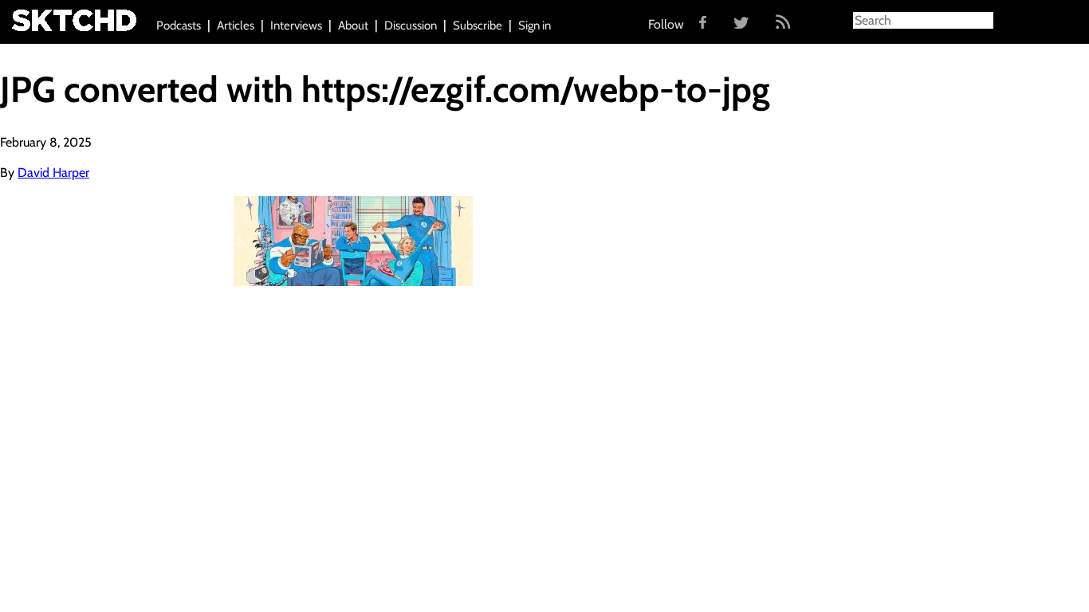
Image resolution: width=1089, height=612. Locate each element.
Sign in (534, 25)
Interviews (296, 25)
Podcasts (178, 25)
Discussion (410, 25)
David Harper (53, 172)
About (353, 25)
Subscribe (477, 25)
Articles (235, 25)
